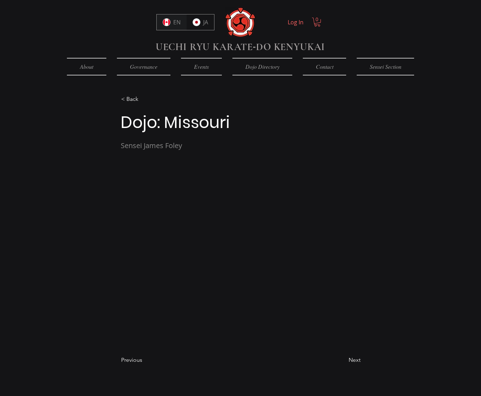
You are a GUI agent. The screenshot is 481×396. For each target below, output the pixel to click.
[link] (317, 22)
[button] (144, 99)
